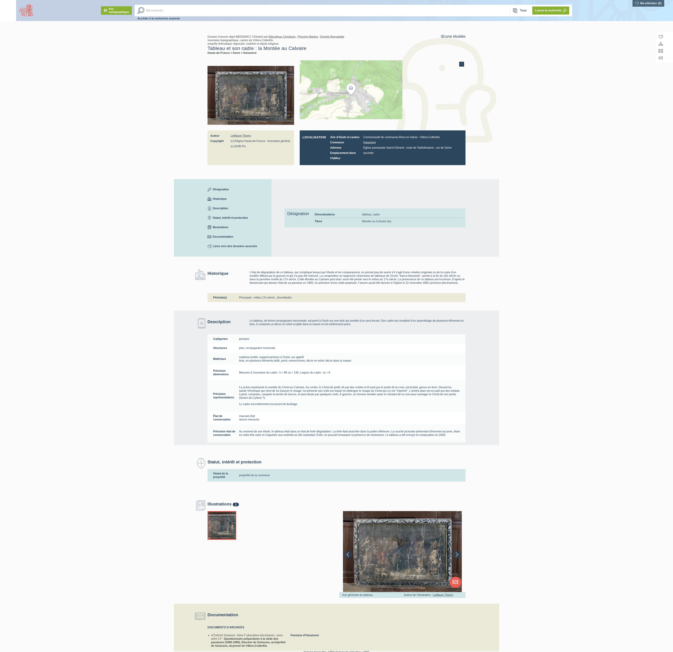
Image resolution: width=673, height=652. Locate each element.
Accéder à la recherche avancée (158, 18)
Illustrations (220, 227)
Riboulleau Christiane (282, 36)
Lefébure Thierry (241, 135)
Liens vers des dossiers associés (235, 246)
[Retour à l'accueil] (8, 10)
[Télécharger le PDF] (661, 44)
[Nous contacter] (661, 51)
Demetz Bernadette (332, 36)
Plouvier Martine (308, 36)
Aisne (237, 52)
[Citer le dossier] (661, 58)
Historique (220, 198)
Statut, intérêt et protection (230, 217)
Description (220, 208)
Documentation (223, 236)
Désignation (221, 189)
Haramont (249, 52)
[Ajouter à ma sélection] (661, 37)
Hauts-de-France (219, 52)
